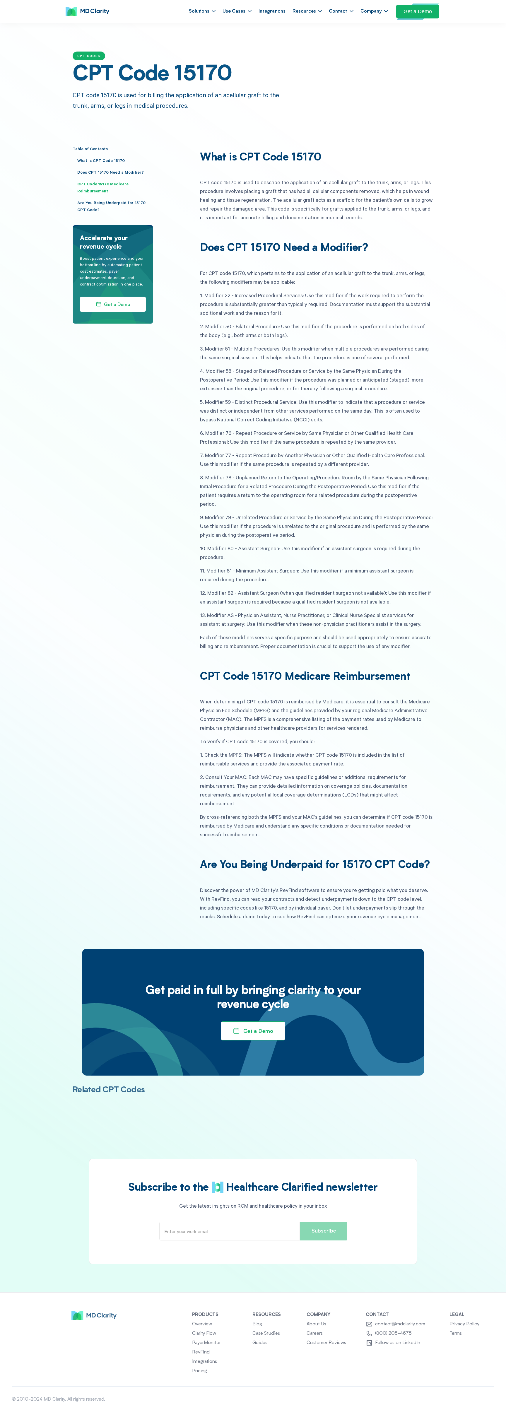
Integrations (272, 11)
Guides (259, 1343)
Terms (455, 1333)
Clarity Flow (204, 1333)
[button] (202, 11)
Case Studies (266, 1333)
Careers (315, 1333)
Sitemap (485, 1399)
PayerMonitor (206, 1343)
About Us (316, 1324)
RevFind (201, 1352)
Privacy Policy (464, 1324)
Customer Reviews (326, 1343)
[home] (88, 11)
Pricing (199, 1371)
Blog (257, 1324)
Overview (202, 1324)
